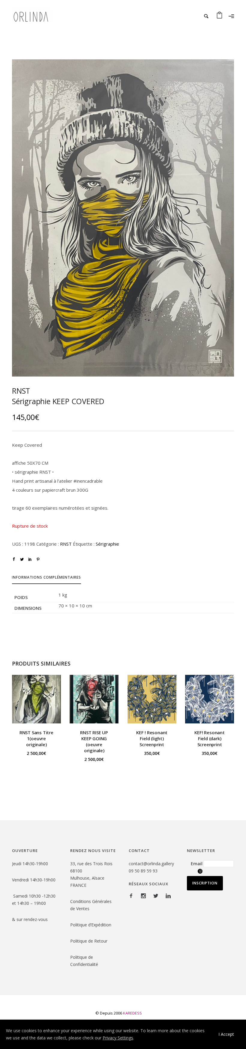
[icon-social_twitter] (157, 896)
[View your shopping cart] (219, 16)
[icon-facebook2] (132, 896)
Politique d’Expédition (90, 925)
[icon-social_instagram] (145, 896)
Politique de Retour (89, 941)
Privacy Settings (118, 1038)
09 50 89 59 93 (143, 871)
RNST (66, 544)
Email (196, 867)
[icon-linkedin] (168, 896)
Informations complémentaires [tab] (46, 577)
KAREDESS (132, 1013)
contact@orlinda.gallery (151, 863)
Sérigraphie (107, 544)
